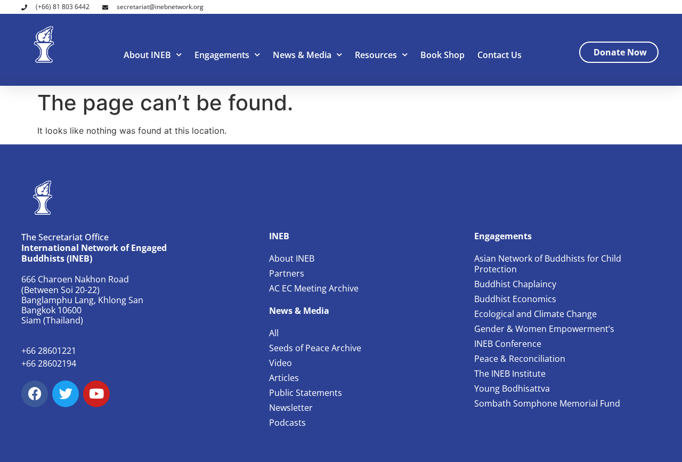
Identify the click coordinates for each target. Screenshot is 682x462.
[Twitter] (65, 393)
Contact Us (499, 55)
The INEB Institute (510, 373)
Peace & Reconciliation (519, 358)
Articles (284, 378)
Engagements (221, 55)
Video (280, 363)
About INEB (147, 55)
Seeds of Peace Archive (315, 348)
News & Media (302, 55)
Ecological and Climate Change (535, 314)
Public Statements (305, 393)
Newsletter (291, 408)
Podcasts (287, 422)
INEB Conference (507, 344)
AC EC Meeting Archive (314, 288)
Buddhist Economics (515, 299)
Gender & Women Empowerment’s (544, 329)
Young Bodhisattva (512, 388)
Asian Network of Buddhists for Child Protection (547, 264)
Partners (286, 273)
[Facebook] (34, 393)
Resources (376, 55)
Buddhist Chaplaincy (515, 284)
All (274, 333)
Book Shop (442, 55)
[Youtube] (96, 393)
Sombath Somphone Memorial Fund (547, 403)
